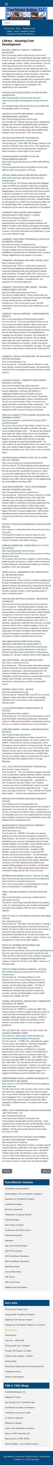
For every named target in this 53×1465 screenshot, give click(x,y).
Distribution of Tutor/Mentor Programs (20, 1199)
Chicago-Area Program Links (16, 1309)
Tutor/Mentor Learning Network (17, 1189)
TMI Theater (10, 1277)
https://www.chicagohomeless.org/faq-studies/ (20, 141)
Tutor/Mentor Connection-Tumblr (17, 1413)
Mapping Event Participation (16, 1287)
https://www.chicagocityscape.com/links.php (19, 119)
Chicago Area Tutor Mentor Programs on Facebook (25, 1325)
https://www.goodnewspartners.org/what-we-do (20, 492)
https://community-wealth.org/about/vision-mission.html (24, 55)
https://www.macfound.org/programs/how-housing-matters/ (25, 604)
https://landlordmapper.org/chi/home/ (16, 735)
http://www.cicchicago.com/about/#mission (19, 244)
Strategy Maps (11, 1361)
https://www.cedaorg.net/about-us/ (15, 218)
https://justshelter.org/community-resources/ (19, 292)
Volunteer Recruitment (13, 1235)
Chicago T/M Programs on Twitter (18, 1351)
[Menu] (6, 4)
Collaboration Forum (13, 1372)
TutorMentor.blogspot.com (15, 1392)
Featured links (10, 1335)
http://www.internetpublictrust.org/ (15, 692)
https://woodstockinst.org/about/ (14, 1142)
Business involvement (13, 1209)
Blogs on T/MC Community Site (17, 1433)
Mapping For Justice (13, 1397)
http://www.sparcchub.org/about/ (14, 1006)
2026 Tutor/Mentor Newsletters (17, 1256)
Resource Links (11, 1330)
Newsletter (9, 1241)
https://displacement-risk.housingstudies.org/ (19, 804)
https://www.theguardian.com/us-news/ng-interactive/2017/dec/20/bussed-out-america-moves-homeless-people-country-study (26, 553)
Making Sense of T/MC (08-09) (17, 1439)
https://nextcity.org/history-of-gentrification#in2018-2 (22, 463)
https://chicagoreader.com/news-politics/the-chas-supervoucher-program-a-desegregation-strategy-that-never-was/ (25, 100)
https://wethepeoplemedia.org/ (14, 1116)
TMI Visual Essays (12, 1282)
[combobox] (16, 22)
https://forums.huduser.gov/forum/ (15, 663)
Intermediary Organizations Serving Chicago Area (24, 1366)
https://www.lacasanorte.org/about (15, 713)
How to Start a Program (14, 1225)
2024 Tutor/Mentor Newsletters (17, 1261)
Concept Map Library (13, 1272)
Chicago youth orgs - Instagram (17, 1346)
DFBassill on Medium (13, 1423)
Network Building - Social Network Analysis (22, 1444)
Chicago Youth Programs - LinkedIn (19, 1356)
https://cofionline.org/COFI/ (12, 263)
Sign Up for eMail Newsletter (16, 1246)
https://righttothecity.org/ (11, 921)
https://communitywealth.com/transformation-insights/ (23, 319)
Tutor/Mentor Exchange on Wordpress (20, 1408)
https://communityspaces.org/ (14, 362)
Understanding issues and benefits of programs (23, 1194)
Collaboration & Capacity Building (18, 1215)
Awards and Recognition (14, 1377)
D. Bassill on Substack (14, 1418)
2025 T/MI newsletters (14, 1251)
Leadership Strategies (13, 1204)
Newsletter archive (12, 1267)
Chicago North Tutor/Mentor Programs (20, 1314)
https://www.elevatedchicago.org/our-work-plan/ (20, 386)
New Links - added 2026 (14, 1340)
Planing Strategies (12, 1220)
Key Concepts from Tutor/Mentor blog (20, 1402)
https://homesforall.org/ (11, 577)
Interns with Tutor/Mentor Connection (19, 1428)
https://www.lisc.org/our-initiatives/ (15, 769)
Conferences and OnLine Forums (18, 1230)
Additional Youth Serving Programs (18, 1320)
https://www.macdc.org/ (11, 831)
